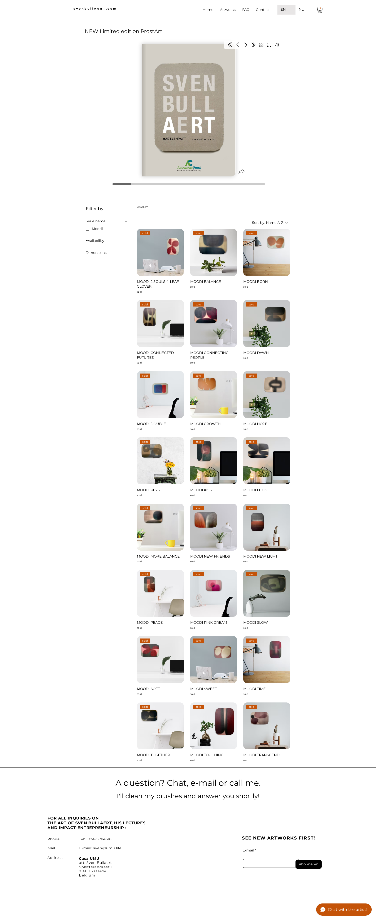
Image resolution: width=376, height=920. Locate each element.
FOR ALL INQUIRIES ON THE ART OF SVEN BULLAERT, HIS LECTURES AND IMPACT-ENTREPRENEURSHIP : (96, 823)
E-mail (248, 850)
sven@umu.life (107, 848)
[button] (320, 10)
